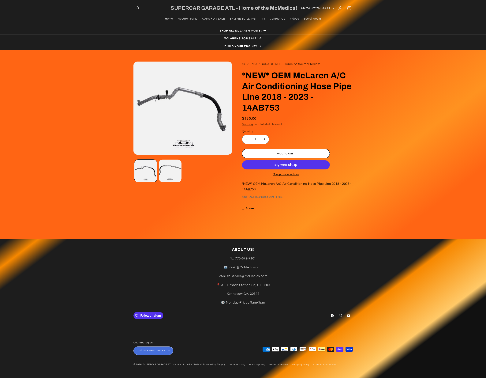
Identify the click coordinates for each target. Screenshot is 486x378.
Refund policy (237, 365)
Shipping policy (300, 365)
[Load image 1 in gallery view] (145, 171)
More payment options (286, 174)
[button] (137, 8)
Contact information (324, 365)
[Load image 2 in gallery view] (170, 171)
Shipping (247, 124)
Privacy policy (257, 365)
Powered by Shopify (214, 364)
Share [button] (250, 208)
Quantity (247, 131)
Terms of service (278, 365)
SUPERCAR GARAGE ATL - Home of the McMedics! (172, 364)
